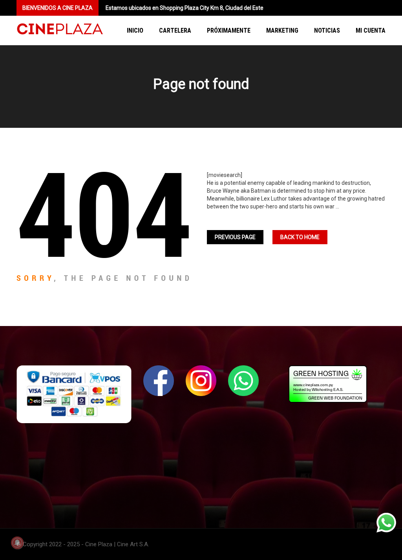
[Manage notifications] (17, 542)
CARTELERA (175, 30)
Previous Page (235, 237)
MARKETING (282, 30)
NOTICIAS (327, 30)
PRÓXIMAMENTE (228, 30)
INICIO (135, 30)
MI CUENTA (371, 30)
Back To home (300, 237)
